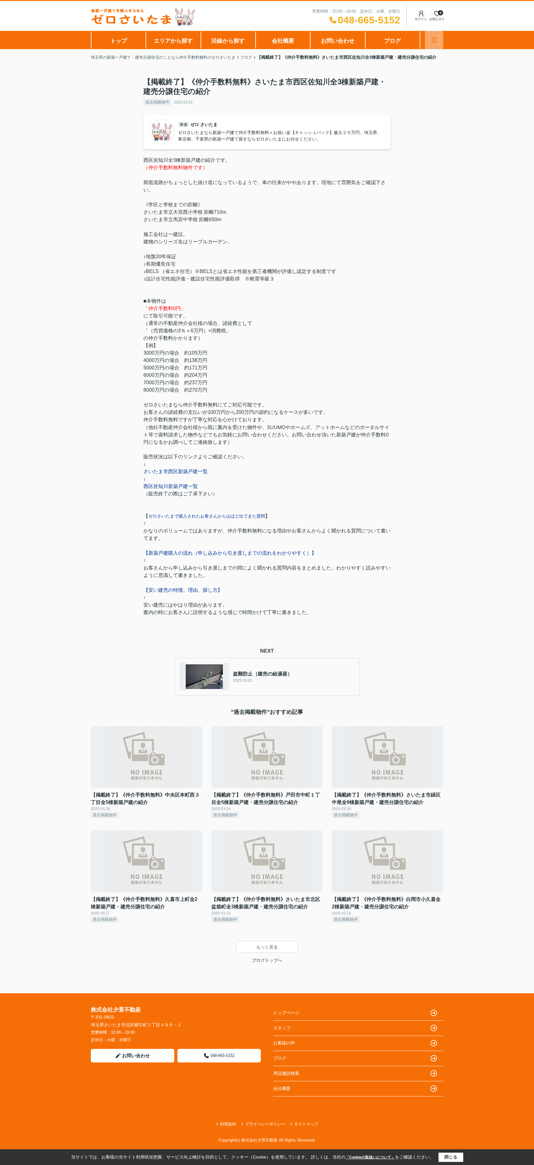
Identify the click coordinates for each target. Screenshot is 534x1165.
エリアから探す (173, 41)
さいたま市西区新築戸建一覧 (175, 471)
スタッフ (281, 1027)
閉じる (450, 1156)
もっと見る (267, 946)
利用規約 (228, 1124)
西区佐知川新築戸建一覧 (170, 486)
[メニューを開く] (434, 40)
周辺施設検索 (286, 1073)
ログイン (421, 19)
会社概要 (283, 41)
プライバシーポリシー (265, 1124)
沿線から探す (228, 41)
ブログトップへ (267, 960)
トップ (118, 41)
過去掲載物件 (157, 102)
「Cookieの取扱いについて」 (370, 1157)
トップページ (286, 1012)
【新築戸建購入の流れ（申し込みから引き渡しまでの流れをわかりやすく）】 (229, 553)
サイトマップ (306, 1124)
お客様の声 (284, 1043)
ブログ (392, 41)
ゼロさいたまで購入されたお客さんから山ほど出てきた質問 (206, 516)
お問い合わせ (337, 41)
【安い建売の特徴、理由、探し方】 (182, 590)
